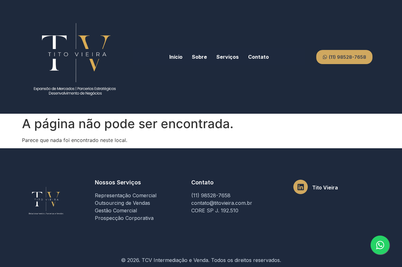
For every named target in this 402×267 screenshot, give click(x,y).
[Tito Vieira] (300, 187)
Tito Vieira (325, 187)
